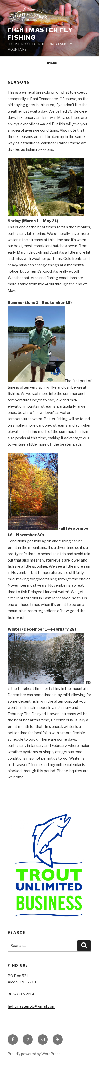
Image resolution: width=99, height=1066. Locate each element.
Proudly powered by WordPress (34, 1053)
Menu (52, 63)
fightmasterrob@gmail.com (31, 1006)
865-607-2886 (22, 994)
